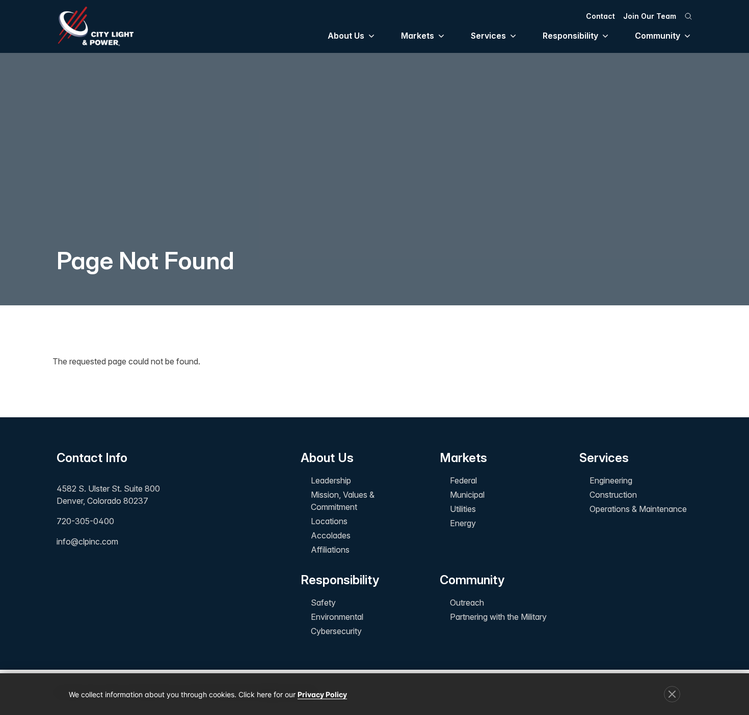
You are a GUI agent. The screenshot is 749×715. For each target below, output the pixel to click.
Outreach (467, 602)
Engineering (611, 480)
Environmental (337, 617)
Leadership (331, 480)
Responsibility (570, 36)
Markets (417, 36)
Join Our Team (649, 16)
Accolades (331, 535)
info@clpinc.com (87, 541)
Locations (329, 521)
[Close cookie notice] (672, 694)
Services (488, 36)
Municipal (467, 495)
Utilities (463, 509)
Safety (323, 602)
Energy (463, 523)
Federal (463, 480)
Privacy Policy (322, 694)
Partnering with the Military (498, 617)
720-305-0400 (85, 521)
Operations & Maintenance (638, 509)
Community (657, 36)
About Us (346, 36)
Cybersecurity (336, 631)
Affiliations (330, 550)
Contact (600, 16)
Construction (613, 495)
